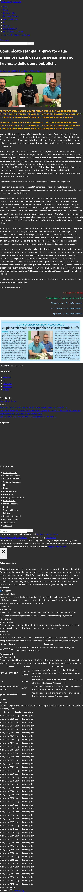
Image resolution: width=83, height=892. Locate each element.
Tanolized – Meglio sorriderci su (16, 35)
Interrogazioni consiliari (13, 497)
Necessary (6, 590)
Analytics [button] (4, 631)
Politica (6, 513)
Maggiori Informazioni (57, 546)
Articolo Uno (20, 407)
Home (5, 6)
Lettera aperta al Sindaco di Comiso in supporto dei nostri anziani (28, 416)
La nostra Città (9, 13)
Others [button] (3, 699)
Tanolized (7, 525)
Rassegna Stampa (10, 16)
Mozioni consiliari (10, 503)
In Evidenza (8, 494)
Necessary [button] (4, 587)
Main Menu (4, 40)
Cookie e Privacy (10, 28)
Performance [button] (5, 619)
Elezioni (6, 485)
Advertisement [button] (6, 654)
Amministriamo (10, 472)
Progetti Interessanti (12, 516)
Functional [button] (4, 606)
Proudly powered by (9, 537)
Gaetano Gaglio (39, 407)
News (5, 10)
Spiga (64, 407)
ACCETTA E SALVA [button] (7, 887)
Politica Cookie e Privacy (47, 534)
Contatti (6, 25)
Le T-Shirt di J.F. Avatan (13, 31)
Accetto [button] (44, 546)
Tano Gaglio (37, 71)
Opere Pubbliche (10, 19)
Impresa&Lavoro (10, 491)
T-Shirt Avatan (9, 522)
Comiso (29, 407)
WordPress (22, 537)
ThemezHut (51, 537)
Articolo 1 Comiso (7, 407)
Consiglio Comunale (12, 478)
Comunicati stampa (8, 401)
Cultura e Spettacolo (12, 482)
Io (4, 22)
